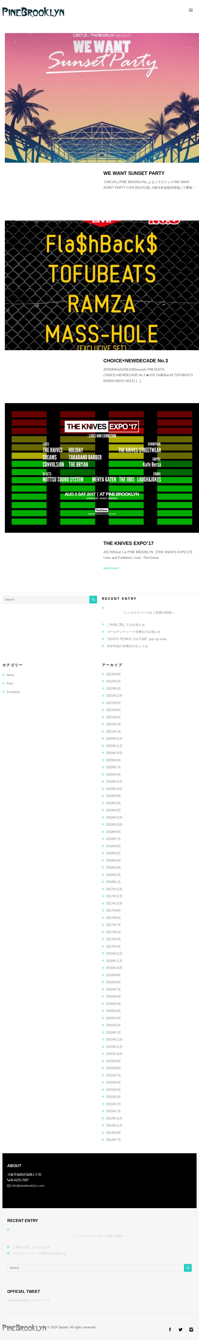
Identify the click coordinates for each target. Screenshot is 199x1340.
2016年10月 (114, 968)
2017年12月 (114, 889)
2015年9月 (113, 1061)
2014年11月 (114, 1125)
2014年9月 (113, 1133)
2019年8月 (113, 796)
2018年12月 (114, 817)
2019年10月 (114, 789)
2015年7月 (113, 1075)
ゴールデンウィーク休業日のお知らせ (134, 632)
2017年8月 (113, 918)
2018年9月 (113, 832)
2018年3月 (113, 867)
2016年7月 (113, 989)
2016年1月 (113, 1032)
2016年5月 (113, 1004)
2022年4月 (113, 688)
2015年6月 (113, 1082)
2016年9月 (113, 975)
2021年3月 (113, 724)
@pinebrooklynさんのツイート (28, 1300)
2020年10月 (114, 753)
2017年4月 (113, 939)
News (10, 675)
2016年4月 (113, 1011)
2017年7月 (113, 925)
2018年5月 (113, 853)
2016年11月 (114, 961)
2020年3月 (113, 774)
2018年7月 (113, 839)
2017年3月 (113, 946)
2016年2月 (113, 1025)
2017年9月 (113, 910)
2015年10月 (114, 1054)
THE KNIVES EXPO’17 (128, 543)
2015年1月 (113, 1111)
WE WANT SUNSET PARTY (134, 173)
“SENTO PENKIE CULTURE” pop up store (136, 639)
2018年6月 (113, 846)
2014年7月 (113, 1140)
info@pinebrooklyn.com (27, 1185)
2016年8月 (113, 982)
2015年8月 (113, 1068)
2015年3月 (113, 1097)
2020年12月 (114, 738)
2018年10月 (114, 824)
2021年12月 (114, 695)
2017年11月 (114, 896)
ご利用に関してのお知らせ (126, 625)
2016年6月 (113, 996)
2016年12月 (114, 953)
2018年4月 (113, 860)
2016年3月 (113, 1018)
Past (10, 683)
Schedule (13, 692)
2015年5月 (113, 1090)
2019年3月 (113, 803)
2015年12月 (114, 1039)
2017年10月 (114, 903)
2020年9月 (113, 760)
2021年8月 (113, 710)
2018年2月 (113, 875)
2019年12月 (114, 781)
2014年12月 (114, 1118)
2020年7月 (113, 767)
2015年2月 (113, 1104)
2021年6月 (113, 717)
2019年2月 (113, 810)
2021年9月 (113, 703)
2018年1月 (113, 882)
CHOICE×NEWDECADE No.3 (135, 360)
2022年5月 (113, 681)
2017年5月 (113, 932)
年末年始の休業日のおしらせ (127, 646)
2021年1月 (113, 731)
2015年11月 (114, 1047)
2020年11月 (114, 746)
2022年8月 (113, 674)
